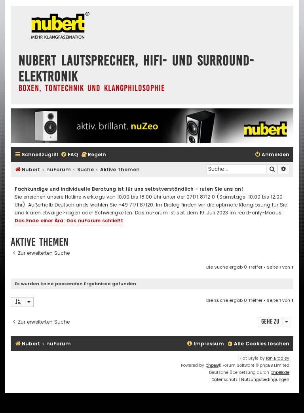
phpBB (211, 365)
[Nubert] (58, 26)
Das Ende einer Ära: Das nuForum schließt (69, 220)
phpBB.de (279, 372)
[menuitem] (69, 155)
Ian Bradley (277, 358)
